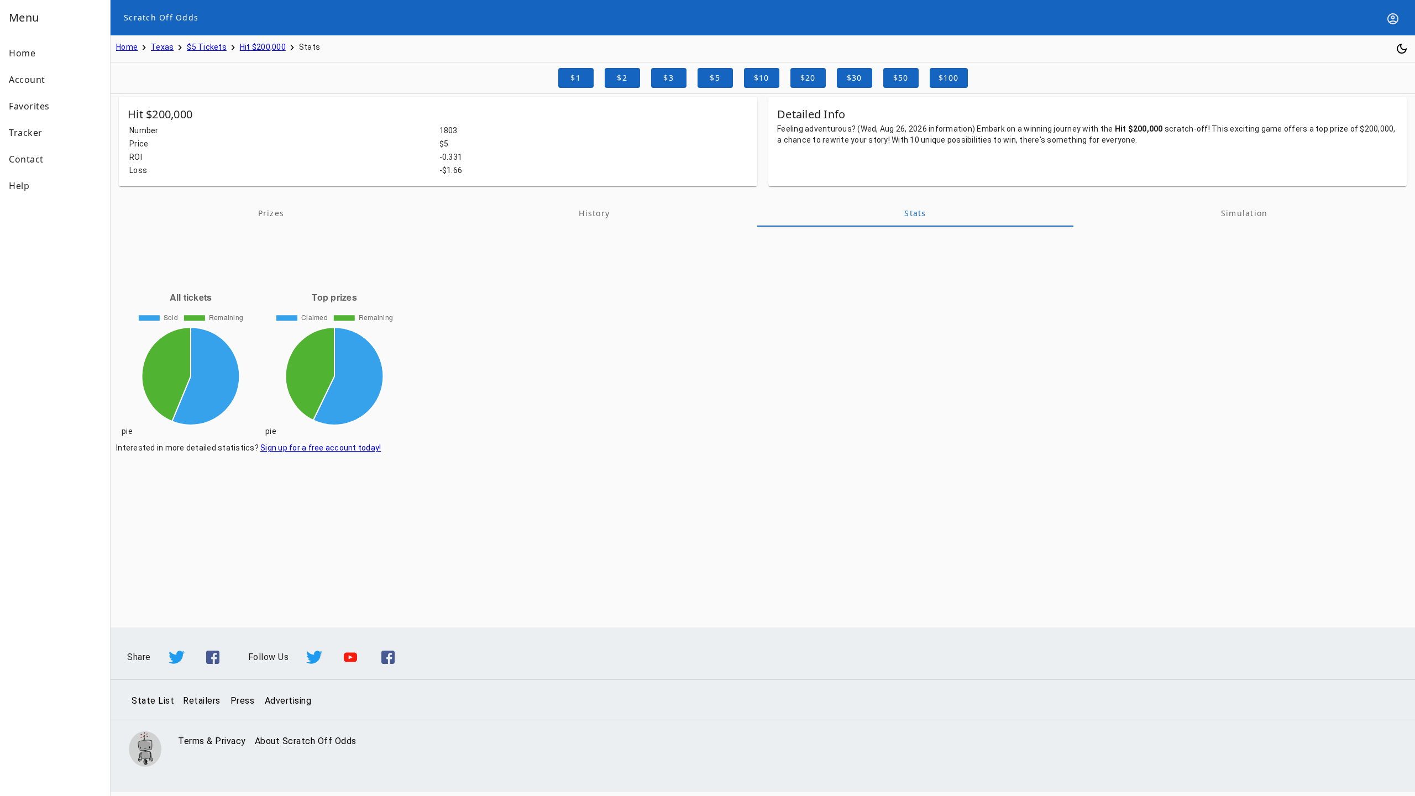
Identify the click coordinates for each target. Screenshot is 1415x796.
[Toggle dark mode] (1401, 48)
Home (127, 47)
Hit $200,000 (263, 47)
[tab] (271, 213)
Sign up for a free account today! (320, 447)
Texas (162, 47)
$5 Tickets (207, 47)
